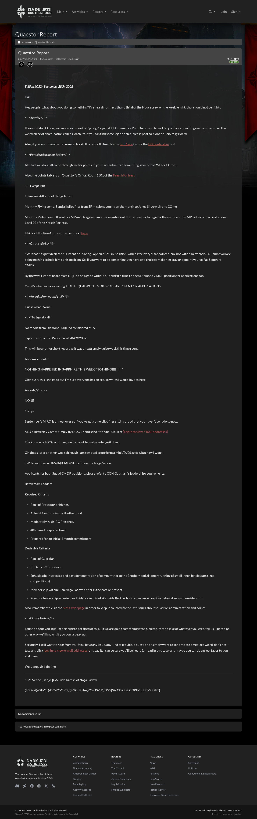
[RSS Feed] (53, 786)
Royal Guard (118, 773)
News (153, 762)
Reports (234, 62)
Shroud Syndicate (120, 789)
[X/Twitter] (46, 786)
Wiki (152, 768)
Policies (192, 768)
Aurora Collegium (121, 778)
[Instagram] (39, 786)
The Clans (116, 762)
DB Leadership (158, 144)
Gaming (77, 778)
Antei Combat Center (84, 773)
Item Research (157, 784)
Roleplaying (79, 784)
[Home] (19, 42)
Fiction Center (158, 789)
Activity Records (82, 789)
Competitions (80, 762)
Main (61, 11)
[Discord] (17, 786)
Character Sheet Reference (164, 794)
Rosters (98, 11)
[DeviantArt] (24, 786)
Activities (78, 11)
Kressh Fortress (124, 175)
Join (224, 11)
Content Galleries (82, 794)
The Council (117, 768)
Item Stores (156, 778)
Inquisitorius (118, 784)
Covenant (193, 762)
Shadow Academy (82, 768)
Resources (118, 11)
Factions (154, 773)
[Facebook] (32, 786)
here (84, 233)
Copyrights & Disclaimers (202, 773)
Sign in (235, 11)
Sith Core (126, 144)
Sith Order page (74, 608)
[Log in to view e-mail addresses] (145, 432)
